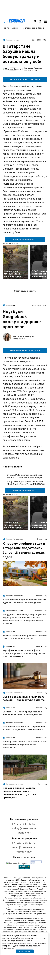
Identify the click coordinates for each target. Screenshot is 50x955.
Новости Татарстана (14, 539)
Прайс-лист (24, 832)
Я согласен (25, 951)
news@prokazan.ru (23, 847)
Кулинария (10, 646)
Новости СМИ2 (10, 243)
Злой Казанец (11, 457)
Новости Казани (12, 40)
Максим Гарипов (33, 68)
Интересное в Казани (14, 611)
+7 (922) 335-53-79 (23, 842)
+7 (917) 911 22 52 (23, 823)
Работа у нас (24, 851)
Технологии (10, 305)
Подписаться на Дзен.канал (25, 79)
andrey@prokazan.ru (24, 828)
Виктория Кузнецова (24, 336)
